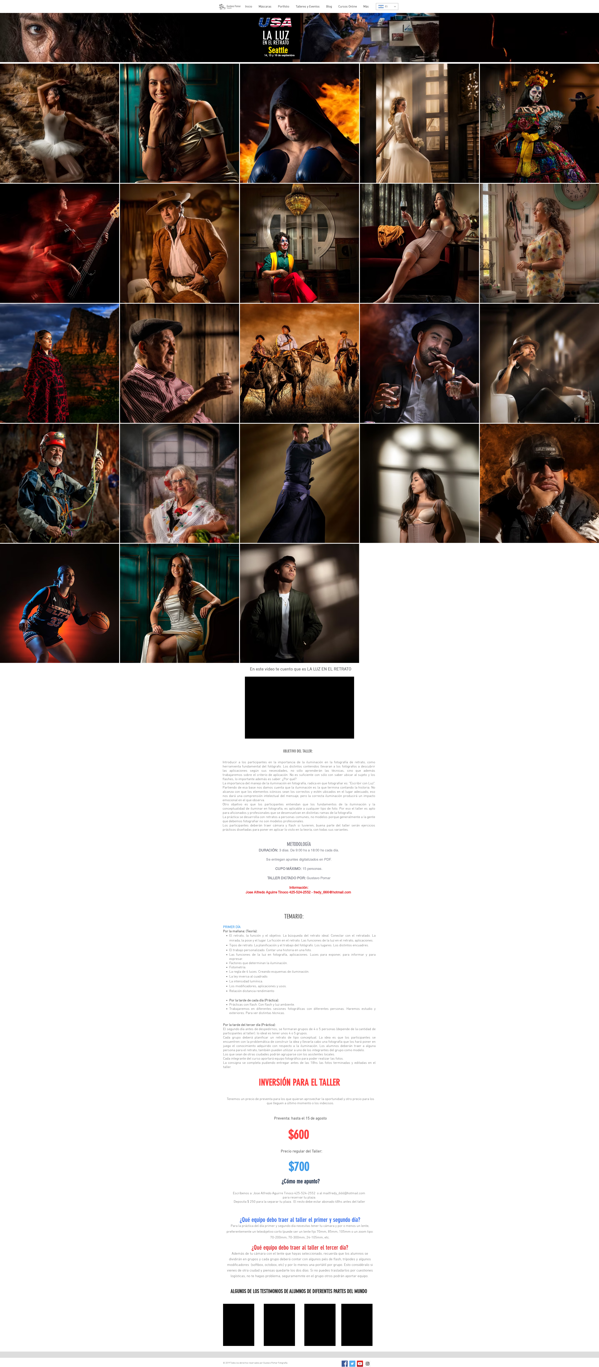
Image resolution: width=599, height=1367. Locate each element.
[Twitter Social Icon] (352, 1364)
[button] (308, 7)
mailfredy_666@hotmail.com (344, 1193)
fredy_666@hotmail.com (332, 892)
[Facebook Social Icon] (345, 1364)
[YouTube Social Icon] (360, 1364)
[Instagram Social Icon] (368, 1364)
